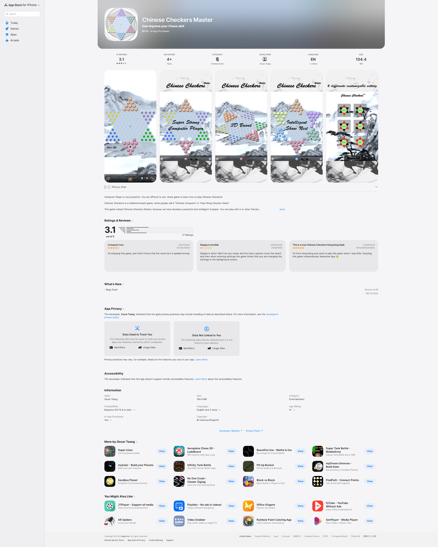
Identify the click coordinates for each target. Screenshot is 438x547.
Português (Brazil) (339, 536)
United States (245, 536)
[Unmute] (147, 178)
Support (169, 540)
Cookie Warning (156, 540)
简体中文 (297, 536)
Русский (286, 536)
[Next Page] (381, 126)
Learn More (201, 359)
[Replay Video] (108, 178)
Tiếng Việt (355, 536)
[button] (22, 22)
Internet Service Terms (114, 540)
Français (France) (312, 536)
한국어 (325, 536)
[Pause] (142, 178)
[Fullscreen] (152, 178)
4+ (290, 409)
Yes (106, 420)
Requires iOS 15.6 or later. (118, 409)
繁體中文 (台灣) (369, 536)
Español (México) (262, 536)
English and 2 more (207, 409)
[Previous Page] (101, 126)
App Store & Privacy (136, 540)
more (282, 209)
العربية (276, 536)
